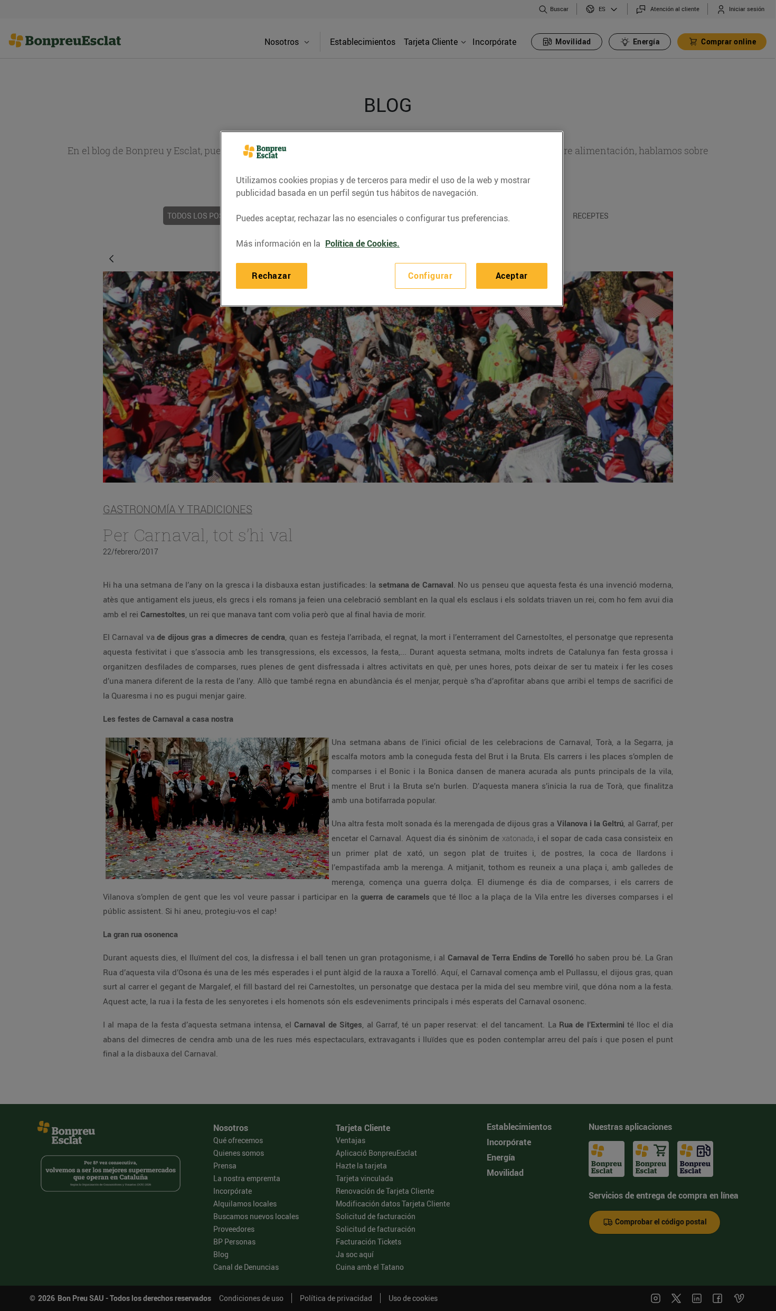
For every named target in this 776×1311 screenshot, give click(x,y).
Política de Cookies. (362, 243)
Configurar (430, 275)
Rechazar (271, 275)
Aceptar (512, 275)
